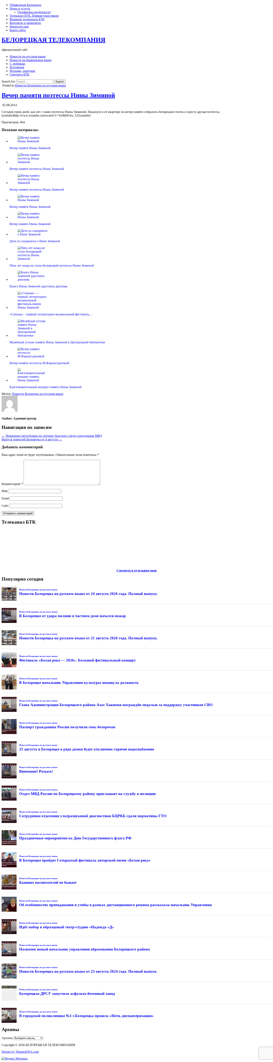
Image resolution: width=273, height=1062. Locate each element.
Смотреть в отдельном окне (137, 570)
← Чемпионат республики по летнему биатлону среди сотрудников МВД (52, 435)
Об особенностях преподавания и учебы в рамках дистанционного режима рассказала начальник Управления (115, 905)
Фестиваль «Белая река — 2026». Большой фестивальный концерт (77, 660)
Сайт (5, 505)
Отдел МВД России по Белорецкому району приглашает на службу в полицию (87, 794)
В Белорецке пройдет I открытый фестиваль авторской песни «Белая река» (85, 860)
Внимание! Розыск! (36, 771)
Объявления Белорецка (25, 5)
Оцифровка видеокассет (34, 12)
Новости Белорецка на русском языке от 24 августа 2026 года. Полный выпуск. (88, 594)
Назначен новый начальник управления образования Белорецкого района (84, 949)
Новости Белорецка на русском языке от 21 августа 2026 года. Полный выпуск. (88, 638)
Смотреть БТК (19, 74)
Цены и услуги (20, 8)
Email (5, 498)
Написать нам (19, 26)
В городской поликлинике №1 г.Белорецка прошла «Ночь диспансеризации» (86, 1016)
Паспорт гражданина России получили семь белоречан (67, 727)
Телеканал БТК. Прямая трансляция (34, 15)
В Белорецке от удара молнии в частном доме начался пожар (72, 616)
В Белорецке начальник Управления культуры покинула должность (79, 682)
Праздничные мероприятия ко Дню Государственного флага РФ (75, 838)
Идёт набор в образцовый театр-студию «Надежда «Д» (66, 927)
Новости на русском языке (28, 56)
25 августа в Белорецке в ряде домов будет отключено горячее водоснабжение (86, 749)
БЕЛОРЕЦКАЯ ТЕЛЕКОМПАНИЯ (53, 39)
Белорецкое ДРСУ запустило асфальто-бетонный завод (67, 993)
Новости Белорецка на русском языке (40, 85)
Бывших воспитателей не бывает (48, 882)
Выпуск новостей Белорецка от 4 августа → (32, 439)
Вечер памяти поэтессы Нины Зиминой (58, 95)
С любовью (17, 63)
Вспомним (17, 67)
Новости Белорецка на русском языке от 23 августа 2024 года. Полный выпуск (88, 971)
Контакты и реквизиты (25, 23)
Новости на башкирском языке (31, 60)
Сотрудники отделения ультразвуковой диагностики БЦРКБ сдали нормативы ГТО (92, 816)
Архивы (7, 1038)
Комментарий (12, 484)
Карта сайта (18, 30)
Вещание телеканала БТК (27, 19)
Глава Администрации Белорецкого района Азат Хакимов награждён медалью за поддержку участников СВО (116, 705)
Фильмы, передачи (22, 71)
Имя (4, 491)
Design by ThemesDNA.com (20, 1051)
